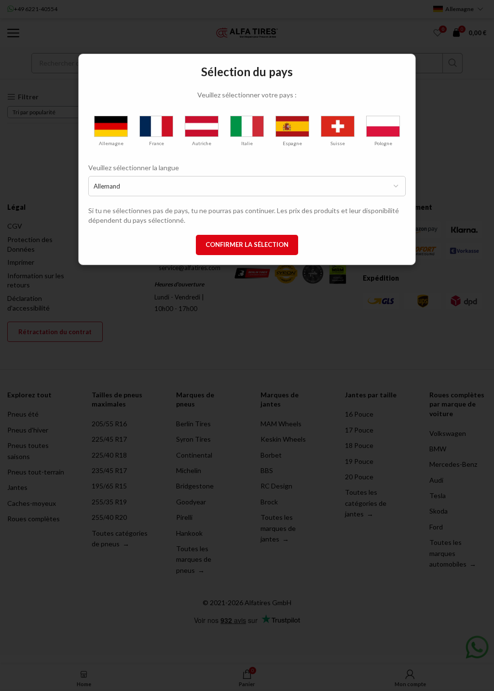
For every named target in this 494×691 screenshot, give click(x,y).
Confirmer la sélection (247, 244)
